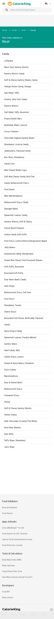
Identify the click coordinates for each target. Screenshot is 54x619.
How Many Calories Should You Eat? (17, 577)
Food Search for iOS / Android (14, 534)
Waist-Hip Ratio (8, 565)
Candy (33, 30)
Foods (14, 30)
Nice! (24, 30)
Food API (6, 592)
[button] (48, 4)
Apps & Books (9, 521)
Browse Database (9, 507)
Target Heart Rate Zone (12, 571)
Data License (7, 597)
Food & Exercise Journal (12, 545)
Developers (8, 585)
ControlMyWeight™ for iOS (13, 528)
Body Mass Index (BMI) (11, 560)
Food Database (10, 501)
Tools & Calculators (12, 553)
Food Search (7, 513)
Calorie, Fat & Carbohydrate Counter (17, 539)
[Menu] (4, 4)
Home (4, 30)
